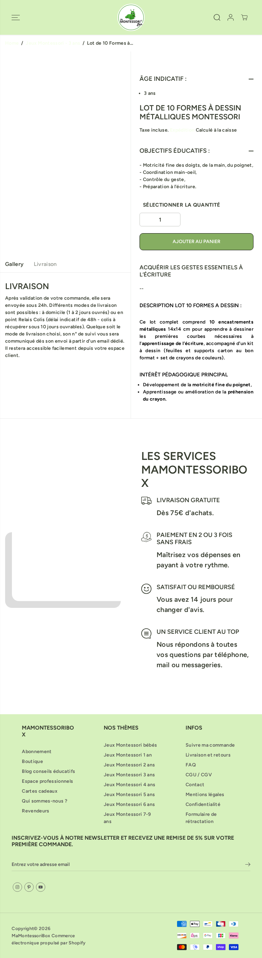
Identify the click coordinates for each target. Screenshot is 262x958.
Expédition (182, 130)
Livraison (45, 264)
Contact (195, 785)
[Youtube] (40, 887)
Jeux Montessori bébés (130, 745)
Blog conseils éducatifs (48, 771)
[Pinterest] (29, 887)
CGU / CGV (199, 775)
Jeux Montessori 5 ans (129, 794)
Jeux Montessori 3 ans (129, 775)
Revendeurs (35, 811)
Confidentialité (203, 804)
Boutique (32, 761)
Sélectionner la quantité (181, 205)
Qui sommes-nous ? (44, 801)
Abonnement (37, 751)
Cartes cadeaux (39, 791)
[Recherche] (217, 17)
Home (12, 43)
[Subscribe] (247, 865)
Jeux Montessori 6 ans (129, 804)
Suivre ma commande (210, 745)
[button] (16, 17)
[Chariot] (244, 17)
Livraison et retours (208, 755)
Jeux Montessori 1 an (128, 755)
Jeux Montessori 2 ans (129, 765)
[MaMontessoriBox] (131, 17)
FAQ (191, 765)
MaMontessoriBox (31, 935)
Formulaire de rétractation (201, 817)
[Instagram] (17, 887)
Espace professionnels (47, 781)
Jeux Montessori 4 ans (129, 785)
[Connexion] (230, 17)
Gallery (14, 264)
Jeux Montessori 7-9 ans (127, 817)
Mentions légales (205, 794)
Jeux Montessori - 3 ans (53, 43)
